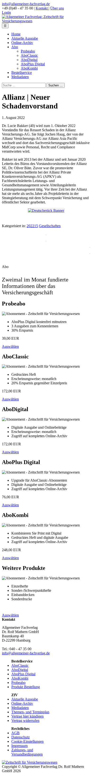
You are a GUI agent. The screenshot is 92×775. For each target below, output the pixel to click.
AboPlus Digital (33, 64)
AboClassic (29, 55)
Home (16, 34)
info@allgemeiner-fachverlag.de (26, 4)
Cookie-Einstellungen (27, 741)
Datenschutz (20, 737)
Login (6, 12)
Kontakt (42, 8)
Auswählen (10, 346)
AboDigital (29, 60)
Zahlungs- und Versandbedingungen (27, 752)
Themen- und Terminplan (30, 712)
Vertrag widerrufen (25, 721)
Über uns (57, 8)
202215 (32, 226)
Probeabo (28, 51)
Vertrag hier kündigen (27, 716)
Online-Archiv (22, 43)
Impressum (19, 746)
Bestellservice (21, 72)
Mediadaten (20, 77)
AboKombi (29, 68)
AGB (15, 733)
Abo (14, 47)
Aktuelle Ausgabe (24, 38)
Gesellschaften (50, 226)
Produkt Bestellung (25, 687)
